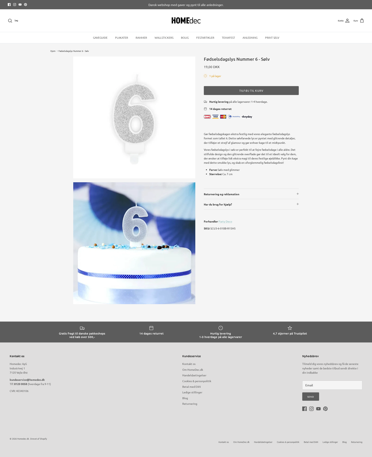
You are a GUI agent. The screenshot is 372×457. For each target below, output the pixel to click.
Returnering (189, 403)
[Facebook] (9, 4)
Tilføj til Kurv (251, 90)
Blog (185, 398)
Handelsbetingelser (194, 375)
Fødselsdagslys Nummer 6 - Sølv (74, 50)
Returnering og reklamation (221, 194)
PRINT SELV (272, 37)
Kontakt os (188, 363)
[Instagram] (14, 4)
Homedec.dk (23, 438)
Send (310, 396)
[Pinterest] (25, 4)
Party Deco (225, 221)
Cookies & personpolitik (196, 381)
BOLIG (185, 37)
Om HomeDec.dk (192, 369)
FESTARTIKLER (205, 37)
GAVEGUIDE (100, 37)
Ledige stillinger (192, 392)
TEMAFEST (228, 37)
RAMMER (141, 37)
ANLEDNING (250, 37)
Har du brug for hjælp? (218, 204)
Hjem (52, 50)
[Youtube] (20, 4)
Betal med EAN (191, 386)
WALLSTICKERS (164, 37)
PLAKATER (121, 37)
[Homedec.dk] (186, 20)
